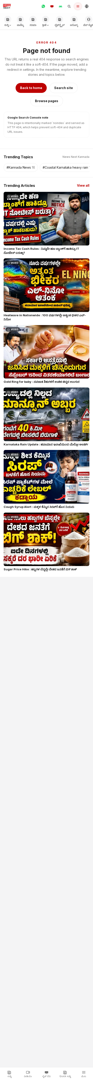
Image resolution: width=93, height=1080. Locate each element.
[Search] (69, 6)
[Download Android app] (60, 6)
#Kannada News (21, 167)
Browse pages (46, 101)
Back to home (31, 88)
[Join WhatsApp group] (43, 6)
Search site (63, 88)
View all (83, 185)
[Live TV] (52, 6)
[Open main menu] (78, 6)
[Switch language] (87, 6)
